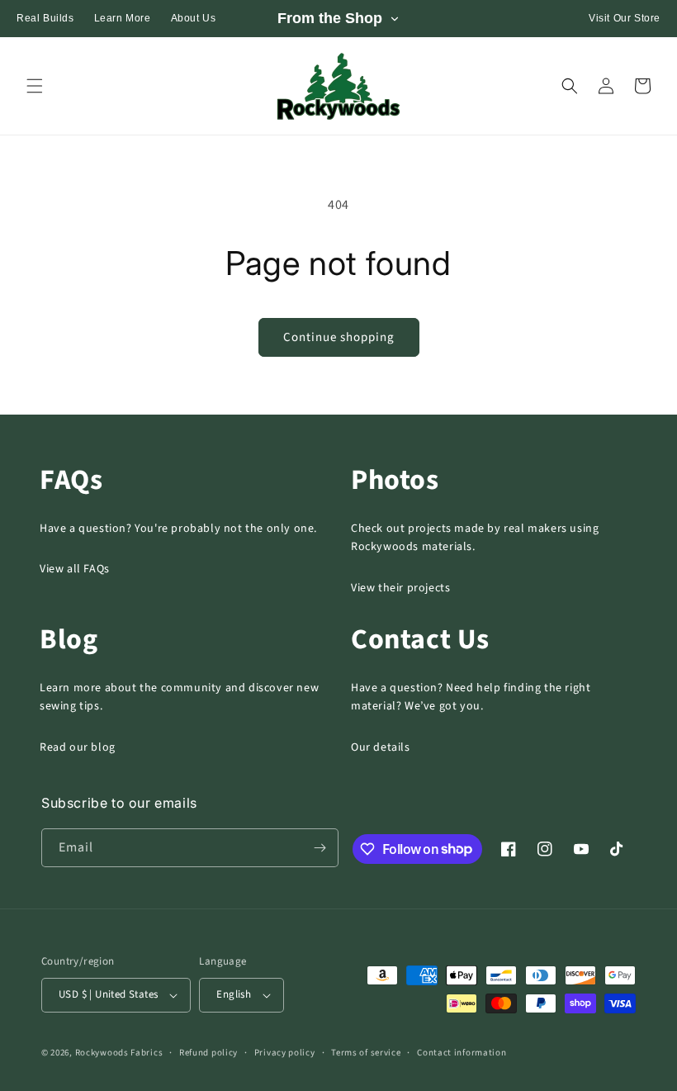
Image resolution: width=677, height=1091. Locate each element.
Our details (380, 747)
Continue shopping (339, 337)
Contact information (461, 1052)
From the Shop (329, 18)
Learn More (122, 18)
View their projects (400, 588)
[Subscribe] (319, 847)
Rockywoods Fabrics (119, 1052)
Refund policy (208, 1052)
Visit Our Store (624, 18)
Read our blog (78, 747)
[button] (35, 86)
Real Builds (45, 18)
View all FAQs (75, 569)
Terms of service (365, 1052)
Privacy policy (284, 1052)
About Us (193, 18)
